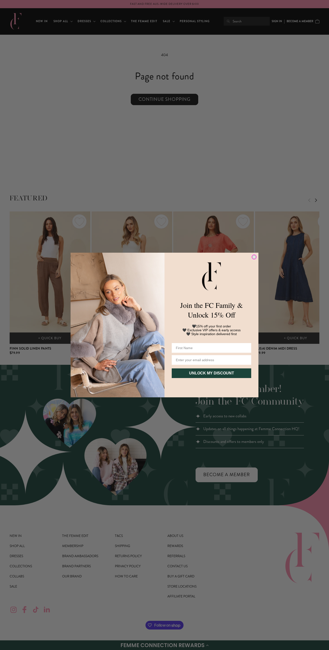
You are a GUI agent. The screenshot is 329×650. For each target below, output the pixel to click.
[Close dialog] (254, 257)
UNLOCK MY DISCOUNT (211, 373)
